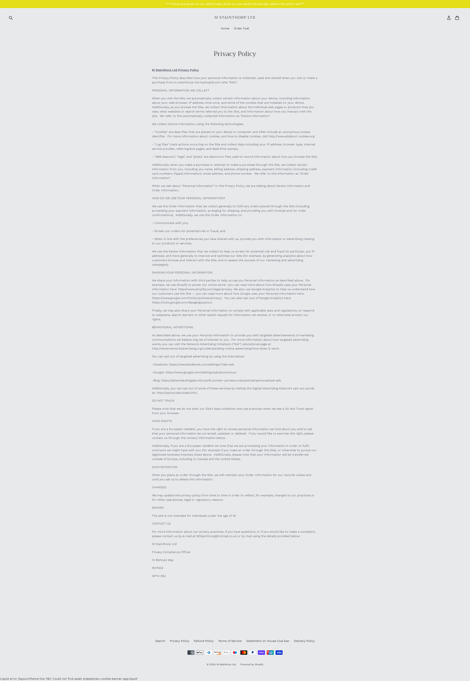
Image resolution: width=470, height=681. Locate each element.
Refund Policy (204, 641)
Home (225, 28)
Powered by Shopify (251, 664)
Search (160, 641)
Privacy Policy (179, 641)
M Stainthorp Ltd (234, 17)
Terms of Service (230, 641)
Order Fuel (241, 28)
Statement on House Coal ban (267, 641)
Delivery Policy (304, 641)
